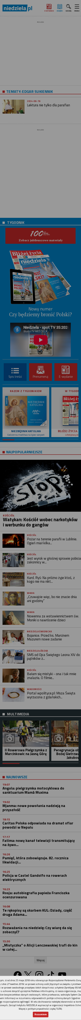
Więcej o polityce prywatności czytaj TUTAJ (40, 1008)
